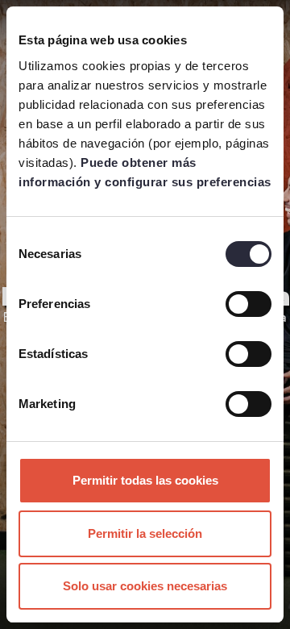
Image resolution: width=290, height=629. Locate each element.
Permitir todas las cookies (145, 480)
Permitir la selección (145, 533)
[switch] (248, 304)
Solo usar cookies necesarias (145, 586)
